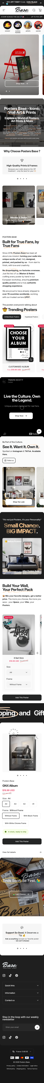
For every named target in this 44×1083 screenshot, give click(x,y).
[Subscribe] (37, 1027)
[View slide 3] (23, 178)
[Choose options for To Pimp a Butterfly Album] (20, 495)
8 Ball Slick (19, 658)
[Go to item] (17, 775)
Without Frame (11, 816)
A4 (6, 804)
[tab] (11, 316)
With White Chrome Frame (15, 823)
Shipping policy (21, 1069)
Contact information (23, 1066)
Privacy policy (11, 1066)
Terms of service (32, 1069)
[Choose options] (31, 359)
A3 (15, 804)
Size (8, 667)
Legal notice (33, 1066)
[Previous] (3, 3)
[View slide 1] (17, 178)
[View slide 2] (20, 178)
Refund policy (11, 1069)
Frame (9, 679)
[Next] (40, 3)
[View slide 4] (26, 178)
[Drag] (22, 556)
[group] (7, 26)
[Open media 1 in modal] (37, 737)
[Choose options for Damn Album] (13, 495)
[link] (21, 894)
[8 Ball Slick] (18, 635)
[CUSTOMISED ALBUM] (18, 343)
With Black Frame (31, 816)
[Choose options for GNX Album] (7, 495)
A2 (24, 804)
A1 (33, 804)
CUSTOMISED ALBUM (19, 366)
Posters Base (8, 781)
